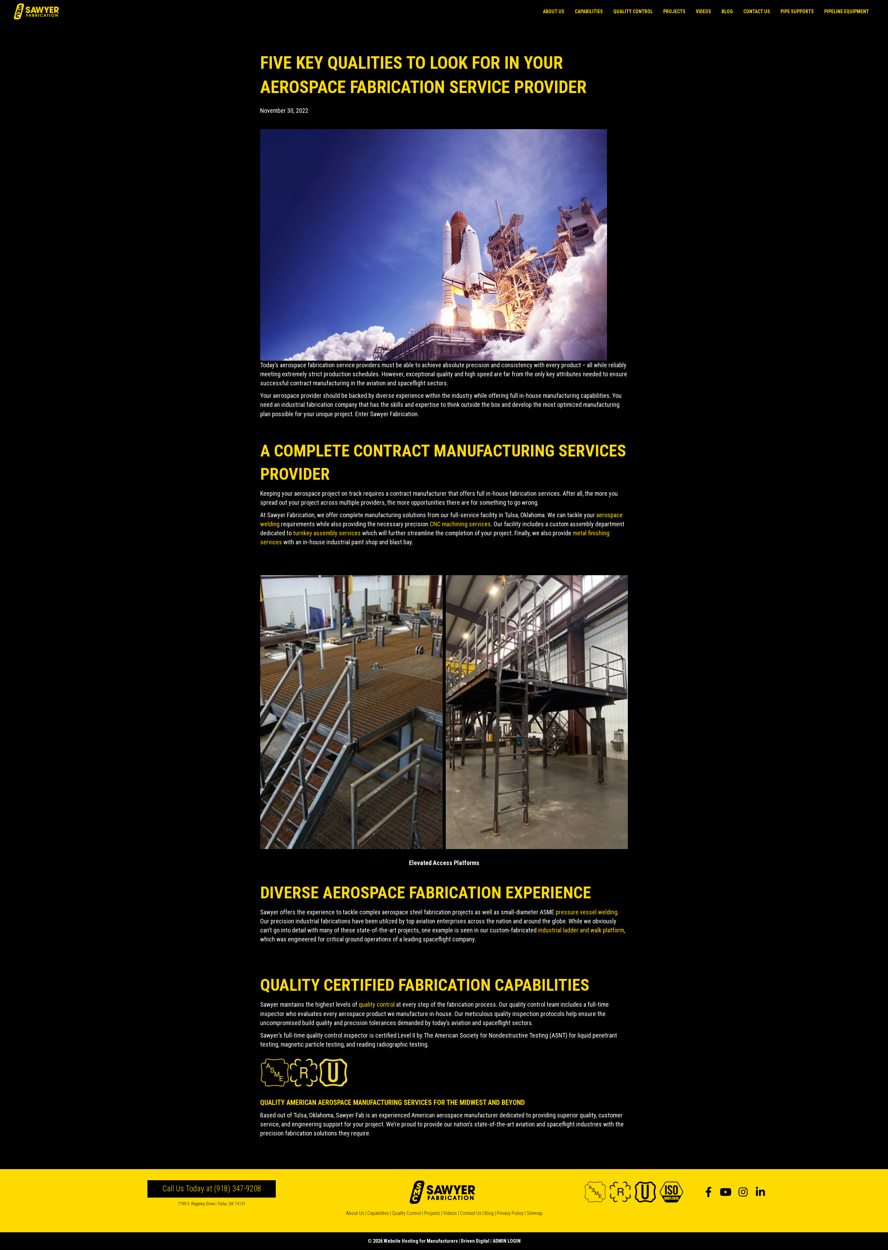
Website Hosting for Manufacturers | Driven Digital (436, 1241)
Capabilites (378, 1213)
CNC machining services (460, 524)
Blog (489, 1213)
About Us (355, 1213)
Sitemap (535, 1213)
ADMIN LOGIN (507, 1241)
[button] (708, 1192)
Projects (432, 1213)
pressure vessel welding (586, 912)
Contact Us (470, 1213)
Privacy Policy (510, 1213)
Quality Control (406, 1213)
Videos (450, 1213)
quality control (377, 1004)
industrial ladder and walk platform (581, 930)
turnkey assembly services (327, 533)
